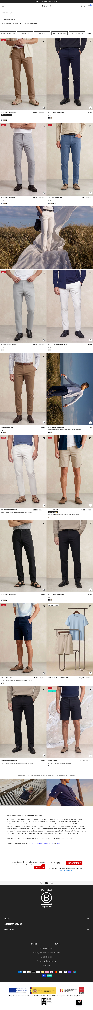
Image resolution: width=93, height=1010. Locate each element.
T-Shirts (72, 775)
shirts (31, 843)
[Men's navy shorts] (69, 722)
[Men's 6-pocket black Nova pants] (23, 556)
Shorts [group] (25, 33)
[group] (46, 1)
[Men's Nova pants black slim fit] (69, 556)
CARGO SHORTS (53, 510)
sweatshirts (48, 843)
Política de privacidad (65, 870)
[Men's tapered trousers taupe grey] (23, 306)
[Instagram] (41, 883)
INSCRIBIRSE (74, 863)
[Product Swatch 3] (5, 120)
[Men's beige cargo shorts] (69, 471)
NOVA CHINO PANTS (7, 427)
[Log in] (85, 5)
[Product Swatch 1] (1, 120)
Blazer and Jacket (49, 775)
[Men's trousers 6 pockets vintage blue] (69, 159)
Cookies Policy (47, 948)
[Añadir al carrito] (44, 107)
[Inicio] (46, 6)
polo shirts (39, 843)
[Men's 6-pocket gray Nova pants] (23, 159)
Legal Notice (46, 957)
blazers (59, 843)
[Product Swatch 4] (6, 120)
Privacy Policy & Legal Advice (47, 952)
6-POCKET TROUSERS (8, 112)
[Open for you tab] (79, 1002)
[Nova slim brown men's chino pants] (23, 389)
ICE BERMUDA (52, 760)
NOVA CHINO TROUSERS (56, 112)
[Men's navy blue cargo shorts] (23, 639)
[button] (82, 5)
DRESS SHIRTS (23, 775)
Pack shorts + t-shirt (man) (58, 677)
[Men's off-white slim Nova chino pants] (23, 471)
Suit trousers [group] (60, 33)
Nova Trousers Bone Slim (57, 344)
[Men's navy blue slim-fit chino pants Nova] (69, 74)
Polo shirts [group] (77, 33)
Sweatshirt (63, 775)
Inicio (3, 13)
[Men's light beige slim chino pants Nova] (69, 306)
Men (8, 13)
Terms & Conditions (46, 961)
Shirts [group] (42, 33)
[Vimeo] (46, 883)
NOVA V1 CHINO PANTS (9, 344)
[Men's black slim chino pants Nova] (23, 722)
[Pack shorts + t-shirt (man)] (69, 639)
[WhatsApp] (52, 883)
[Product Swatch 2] (3, 120)
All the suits (35, 775)
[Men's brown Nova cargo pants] (23, 74)
